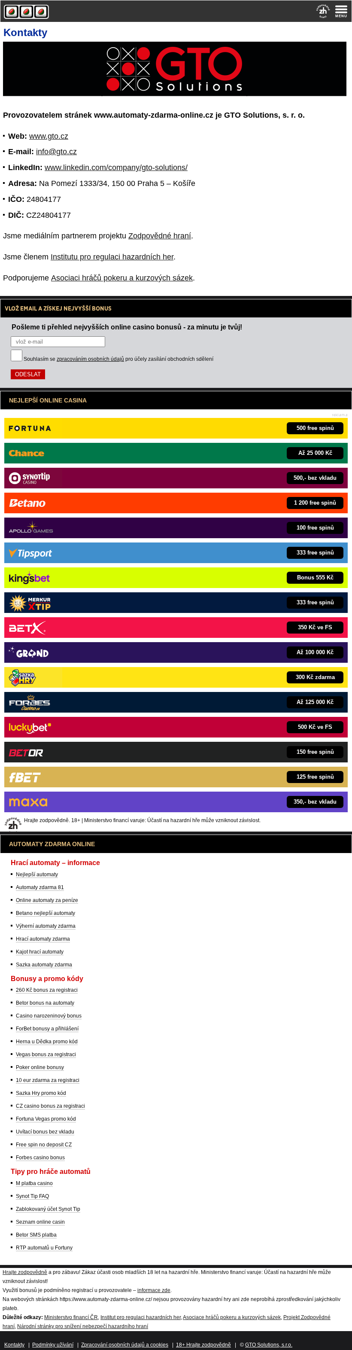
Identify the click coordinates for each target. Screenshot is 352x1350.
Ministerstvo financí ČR (71, 1317)
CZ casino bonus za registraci (50, 1106)
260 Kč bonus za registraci (47, 990)
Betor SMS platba (36, 1235)
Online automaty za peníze (47, 900)
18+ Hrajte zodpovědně (203, 1345)
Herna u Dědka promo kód (47, 1042)
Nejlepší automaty (37, 875)
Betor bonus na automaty (45, 1003)
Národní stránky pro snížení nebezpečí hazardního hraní (82, 1326)
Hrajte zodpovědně (25, 1272)
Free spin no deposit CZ (44, 1145)
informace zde (153, 1290)
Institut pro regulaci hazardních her (140, 1317)
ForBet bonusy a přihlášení (47, 1029)
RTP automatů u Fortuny (44, 1248)
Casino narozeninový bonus (49, 1016)
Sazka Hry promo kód (41, 1093)
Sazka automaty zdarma (44, 965)
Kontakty (14, 1345)
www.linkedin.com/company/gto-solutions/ (116, 167)
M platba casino (34, 1183)
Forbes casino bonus (40, 1158)
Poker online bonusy (40, 1067)
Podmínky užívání (52, 1345)
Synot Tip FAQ (32, 1196)
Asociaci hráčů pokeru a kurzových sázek (122, 278)
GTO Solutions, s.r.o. (268, 1345)
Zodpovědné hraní (159, 236)
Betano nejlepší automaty (45, 913)
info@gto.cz (56, 151)
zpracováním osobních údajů (90, 359)
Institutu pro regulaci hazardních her (112, 257)
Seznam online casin (40, 1222)
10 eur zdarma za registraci (47, 1080)
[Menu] (341, 11)
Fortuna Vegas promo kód (46, 1119)
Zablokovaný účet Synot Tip (48, 1209)
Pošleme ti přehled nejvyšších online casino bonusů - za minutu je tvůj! (127, 327)
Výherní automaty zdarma (46, 926)
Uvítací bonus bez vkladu (45, 1132)
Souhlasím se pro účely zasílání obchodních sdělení (118, 359)
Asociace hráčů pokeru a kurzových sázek (232, 1317)
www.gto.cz (48, 136)
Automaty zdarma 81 (40, 887)
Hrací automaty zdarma (43, 939)
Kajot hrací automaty (40, 952)
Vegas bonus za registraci (46, 1054)
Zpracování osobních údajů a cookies (124, 1345)
